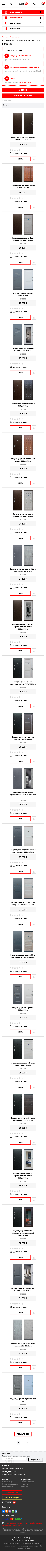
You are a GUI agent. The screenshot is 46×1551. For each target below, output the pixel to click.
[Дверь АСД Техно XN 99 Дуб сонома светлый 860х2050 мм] (23, 941)
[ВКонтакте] (3, 1511)
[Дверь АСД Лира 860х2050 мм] (23, 1385)
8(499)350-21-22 (9, 1471)
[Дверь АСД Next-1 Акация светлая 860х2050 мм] (23, 1049)
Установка (24, 1484)
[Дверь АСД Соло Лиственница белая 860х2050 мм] (23, 668)
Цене (5, 105)
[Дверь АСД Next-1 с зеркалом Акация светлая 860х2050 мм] (23, 1159)
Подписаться (35, 1460)
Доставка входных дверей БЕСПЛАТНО (24, 67)
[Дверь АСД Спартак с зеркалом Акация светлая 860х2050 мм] (23, 610)
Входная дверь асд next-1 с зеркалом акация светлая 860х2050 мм (23, 1175)
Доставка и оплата (27, 1482)
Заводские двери (25, 82)
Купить (20, 159)
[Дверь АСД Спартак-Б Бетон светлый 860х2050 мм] (23, 555)
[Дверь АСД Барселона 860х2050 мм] (23, 994)
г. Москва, (13, 1468)
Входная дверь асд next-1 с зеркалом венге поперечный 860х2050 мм (23, 1233)
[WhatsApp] (13, 1511)
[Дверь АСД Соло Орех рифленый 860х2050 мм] (23, 723)
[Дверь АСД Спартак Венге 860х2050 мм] (23, 390)
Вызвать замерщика (12, 1498)
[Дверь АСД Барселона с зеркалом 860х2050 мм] (23, 1274)
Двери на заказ (7, 1486)
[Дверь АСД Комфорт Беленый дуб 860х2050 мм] (23, 224)
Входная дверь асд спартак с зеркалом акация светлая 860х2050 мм (23, 626)
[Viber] (9, 1511)
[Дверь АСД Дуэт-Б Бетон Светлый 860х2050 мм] (23, 1330)
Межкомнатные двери (10, 1484)
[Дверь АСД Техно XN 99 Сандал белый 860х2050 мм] (23, 888)
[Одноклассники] (6, 1511)
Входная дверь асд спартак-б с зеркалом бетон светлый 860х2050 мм (23, 794)
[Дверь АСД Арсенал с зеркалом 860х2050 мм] (23, 334)
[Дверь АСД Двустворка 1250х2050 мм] (23, 174)
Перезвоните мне (12, 1493)
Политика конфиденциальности (23, 1540)
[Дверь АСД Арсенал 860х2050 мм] (23, 279)
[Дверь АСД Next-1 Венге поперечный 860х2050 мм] (23, 1104)
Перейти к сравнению (23, 96)
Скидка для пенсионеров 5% (20, 56)
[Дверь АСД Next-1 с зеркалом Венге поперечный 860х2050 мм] (23, 1217)
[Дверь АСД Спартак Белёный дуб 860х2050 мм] (23, 500)
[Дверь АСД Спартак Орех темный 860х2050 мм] (23, 445)
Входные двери (7, 1482)
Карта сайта (25, 1486)
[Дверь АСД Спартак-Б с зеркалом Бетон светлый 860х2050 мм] (23, 778)
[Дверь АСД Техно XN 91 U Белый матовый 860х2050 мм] (23, 836)
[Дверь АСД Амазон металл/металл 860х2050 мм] (23, 123)
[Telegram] (16, 1511)
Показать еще (23, 1434)
